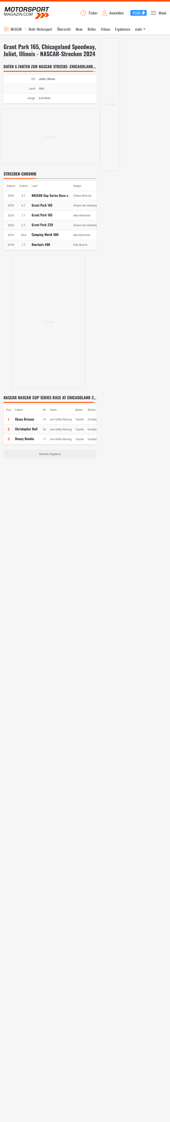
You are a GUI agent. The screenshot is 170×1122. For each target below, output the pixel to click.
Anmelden (116, 13)
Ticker (93, 13)
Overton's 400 (41, 244)
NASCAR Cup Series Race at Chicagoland (59, 195)
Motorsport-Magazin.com (27, 12)
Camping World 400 (45, 234)
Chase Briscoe (24, 419)
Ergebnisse (122, 29)
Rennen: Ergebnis (50, 454)
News (79, 29)
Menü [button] (162, 13)
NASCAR (16, 29)
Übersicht (64, 29)
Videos (105, 29)
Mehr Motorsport (40, 29)
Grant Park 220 (42, 224)
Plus (136, 13)
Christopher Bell (26, 428)
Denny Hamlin (24, 438)
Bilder (92, 29)
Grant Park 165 (42, 205)
